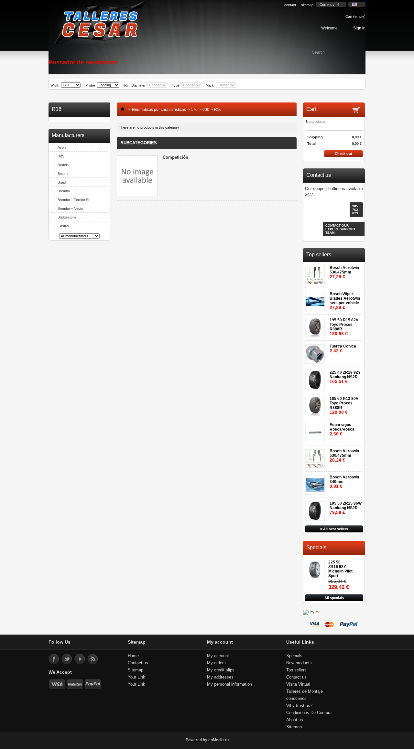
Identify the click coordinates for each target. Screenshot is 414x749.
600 (205, 109)
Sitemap (135, 670)
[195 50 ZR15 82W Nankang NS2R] (316, 509)
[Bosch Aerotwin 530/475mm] (316, 273)
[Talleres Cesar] (99, 23)
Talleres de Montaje (304, 691)
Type (176, 85)
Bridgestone (67, 217)
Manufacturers (68, 135)
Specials (316, 547)
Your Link (136, 677)
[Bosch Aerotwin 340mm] (316, 483)
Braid (62, 182)
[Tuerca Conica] (316, 352)
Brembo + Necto (70, 208)
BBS (61, 156)
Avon (62, 147)
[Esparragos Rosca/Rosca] (316, 430)
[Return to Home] (121, 109)
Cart (355, 16)
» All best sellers (334, 529)
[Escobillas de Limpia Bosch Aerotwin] (316, 299)
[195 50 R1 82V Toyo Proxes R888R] (316, 326)
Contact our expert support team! (340, 229)
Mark (210, 85)
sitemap (307, 5)
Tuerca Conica (343, 348)
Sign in (359, 28)
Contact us (138, 662)
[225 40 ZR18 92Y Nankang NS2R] (316, 378)
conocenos (296, 698)
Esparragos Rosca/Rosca (342, 429)
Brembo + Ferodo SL (74, 200)
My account (218, 655)
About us (294, 719)
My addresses (220, 677)
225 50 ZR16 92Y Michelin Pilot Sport (340, 569)
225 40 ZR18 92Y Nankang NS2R (345, 377)
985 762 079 (355, 209)
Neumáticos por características (159, 109)
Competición (175, 157)
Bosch (63, 174)
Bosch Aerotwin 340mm (344, 482)
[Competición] (137, 176)
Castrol (63, 226)
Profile (90, 85)
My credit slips (220, 670)
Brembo (64, 191)
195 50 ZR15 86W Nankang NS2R (346, 508)
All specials (334, 598)
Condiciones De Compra (309, 712)
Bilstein (63, 165)
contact (290, 5)
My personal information (229, 684)
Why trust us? (299, 705)
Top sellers (318, 254)
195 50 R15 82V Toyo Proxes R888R (344, 327)
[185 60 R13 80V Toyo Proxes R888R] (316, 404)
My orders (216, 662)
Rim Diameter (135, 85)
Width (54, 85)
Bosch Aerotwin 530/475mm (344, 272)
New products (299, 662)
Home (133, 655)
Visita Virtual (298, 684)
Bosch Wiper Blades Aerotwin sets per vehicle (345, 301)
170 (194, 109)
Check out (343, 153)
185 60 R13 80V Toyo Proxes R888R (344, 405)
